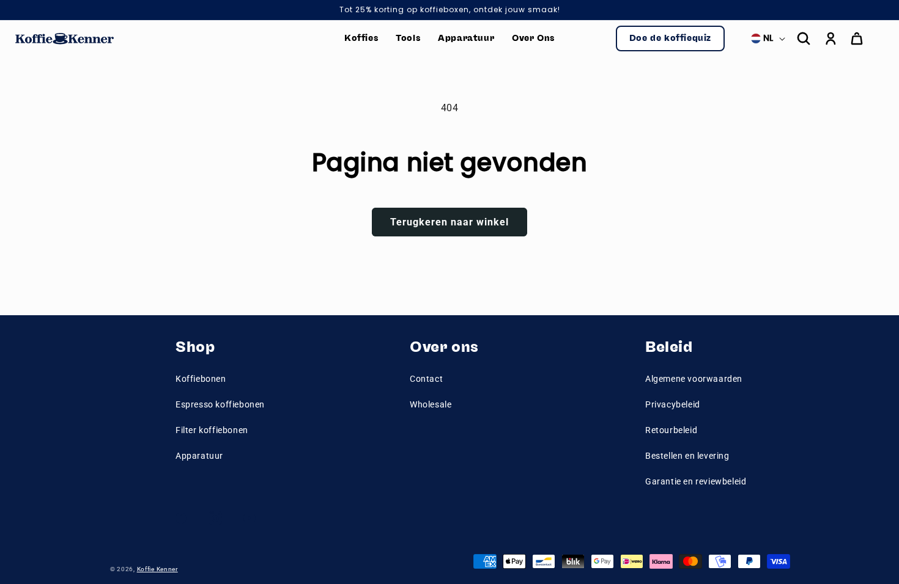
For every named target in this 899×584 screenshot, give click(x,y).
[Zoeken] (803, 38)
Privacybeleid (672, 404)
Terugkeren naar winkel (449, 222)
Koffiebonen (201, 379)
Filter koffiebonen (212, 430)
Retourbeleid (671, 430)
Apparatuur (199, 456)
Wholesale (430, 404)
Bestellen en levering (687, 456)
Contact (426, 379)
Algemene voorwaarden (693, 379)
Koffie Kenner (157, 569)
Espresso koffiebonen (220, 404)
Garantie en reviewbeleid (695, 481)
